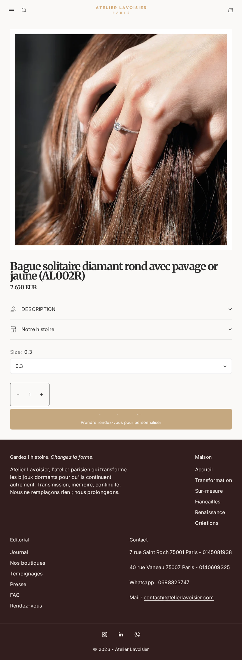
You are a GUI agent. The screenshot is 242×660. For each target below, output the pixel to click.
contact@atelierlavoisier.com (179, 597)
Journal (19, 552)
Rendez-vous (26, 605)
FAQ (15, 595)
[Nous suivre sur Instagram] (104, 634)
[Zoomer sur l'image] (216, 233)
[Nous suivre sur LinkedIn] (121, 634)
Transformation (213, 480)
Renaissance (210, 512)
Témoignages (26, 573)
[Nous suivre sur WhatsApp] (137, 634)
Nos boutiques (27, 563)
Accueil (204, 469)
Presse (18, 584)
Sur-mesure (209, 491)
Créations (206, 523)
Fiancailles (208, 501)
